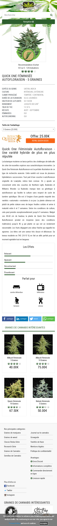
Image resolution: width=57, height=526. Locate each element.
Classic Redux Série (12, 442)
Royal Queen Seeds (40, 141)
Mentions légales (37, 446)
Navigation (27, 22)
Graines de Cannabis (12, 451)
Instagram (10, 495)
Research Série (10, 446)
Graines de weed (10, 437)
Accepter (43, 523)
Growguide (35, 437)
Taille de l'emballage (11, 125)
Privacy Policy (14, 523)
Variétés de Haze (37, 442)
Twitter (9, 490)
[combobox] (28, 129)
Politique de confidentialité (41, 451)
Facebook (10, 486)
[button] (8, 318)
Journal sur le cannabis (40, 433)
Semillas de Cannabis (12, 456)
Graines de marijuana (12, 433)
